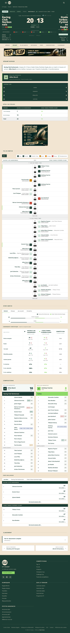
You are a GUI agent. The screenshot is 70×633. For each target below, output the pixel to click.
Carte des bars (40, 593)
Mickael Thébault (46, 294)
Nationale (31, 11)
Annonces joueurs (6, 612)
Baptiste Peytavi (45, 221)
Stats (41, 45)
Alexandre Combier (53, 397)
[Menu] (6, 3)
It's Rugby (4, 6)
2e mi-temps (35, 218)
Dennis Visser (5, 38)
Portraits (4, 598)
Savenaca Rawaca (53, 437)
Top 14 (38, 564)
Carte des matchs (40, 585)
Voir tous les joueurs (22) (35, 501)
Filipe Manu (44, 226)
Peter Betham (18, 435)
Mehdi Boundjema (13, 257)
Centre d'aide (6, 627)
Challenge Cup (40, 574)
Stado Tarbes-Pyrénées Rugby (63, 22)
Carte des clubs (40, 588)
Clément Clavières (19, 432)
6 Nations (38, 569)
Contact (51, 627)
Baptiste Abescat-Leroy (20, 418)
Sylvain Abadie (18, 397)
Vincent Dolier (45, 235)
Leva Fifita (13, 253)
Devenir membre (8, 572)
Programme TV (40, 596)
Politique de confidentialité (27, 627)
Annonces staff (6, 614)
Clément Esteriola (4, 35)
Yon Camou (51, 443)
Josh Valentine (14, 271)
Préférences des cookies (61, 627)
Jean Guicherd (45, 198)
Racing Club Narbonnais (6, 20)
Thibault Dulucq (52, 422)
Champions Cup (40, 572)
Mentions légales (15, 627)
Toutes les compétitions (42, 577)
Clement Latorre (52, 434)
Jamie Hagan (17, 403)
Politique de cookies (39, 627)
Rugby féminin (5, 585)
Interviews (4, 593)
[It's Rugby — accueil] (9, 2)
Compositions (50, 45)
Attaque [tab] (13, 311)
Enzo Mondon (51, 400)
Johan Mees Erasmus (47, 230)
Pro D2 (38, 567)
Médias (7, 45)
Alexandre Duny (52, 403)
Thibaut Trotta (63, 37)
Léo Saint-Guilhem (53, 413)
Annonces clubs (6, 609)
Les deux (6, 479)
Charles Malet (18, 421)
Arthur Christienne (15, 276)
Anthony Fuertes (63, 39)
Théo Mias (17, 267)
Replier (35, 215)
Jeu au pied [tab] (21, 311)
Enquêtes (4, 596)
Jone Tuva (50, 431)
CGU (47, 627)
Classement (61, 45)
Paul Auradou (25, 179)
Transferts (4, 591)
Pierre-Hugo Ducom (19, 442)
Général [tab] (6, 311)
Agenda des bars (6, 617)
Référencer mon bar (7, 619)
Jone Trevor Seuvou (53, 410)
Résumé (15, 45)
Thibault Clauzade (19, 415)
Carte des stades (40, 591)
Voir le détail (62, 487)
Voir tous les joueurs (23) (35, 524)
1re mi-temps (35, 163)
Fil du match (24, 45)
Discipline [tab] (29, 311)
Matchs (9, 6)
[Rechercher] (63, 2)
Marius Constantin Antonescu (21, 202)
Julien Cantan (51, 419)
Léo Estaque (51, 407)
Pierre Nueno (18, 439)
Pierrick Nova (18, 424)
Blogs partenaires (6, 601)
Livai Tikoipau (17, 193)
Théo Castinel (16, 188)
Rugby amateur (6, 588)
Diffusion (34, 45)
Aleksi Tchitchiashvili (47, 239)
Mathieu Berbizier (46, 289)
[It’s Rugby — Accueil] (5, 562)
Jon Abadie (44, 285)
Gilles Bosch (4, 39)
